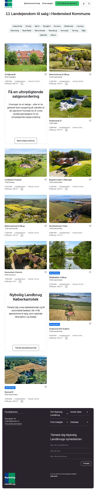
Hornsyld (64, 31)
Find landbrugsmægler (13, 424)
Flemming (15, 31)
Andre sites (75, 412)
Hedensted (68, 26)
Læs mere (53, 476)
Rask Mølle (26, 31)
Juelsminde (17, 26)
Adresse (74, 422)
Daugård (46, 26)
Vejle (83, 31)
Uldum (53, 35)
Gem (45, 74)
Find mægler (56, 422)
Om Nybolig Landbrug (56, 413)
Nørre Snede (40, 31)
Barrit (37, 26)
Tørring (75, 31)
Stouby (28, 26)
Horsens (57, 26)
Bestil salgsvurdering (26, 141)
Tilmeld (86, 464)
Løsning (80, 26)
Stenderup (53, 31)
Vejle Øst (43, 35)
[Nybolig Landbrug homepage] (10, 479)
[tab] (23, 70)
